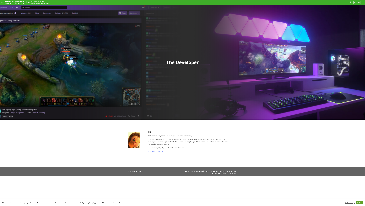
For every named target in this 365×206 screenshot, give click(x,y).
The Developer (215, 173)
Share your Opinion (212, 171)
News (224, 173)
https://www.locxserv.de (155, 151)
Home (187, 171)
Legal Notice (232, 173)
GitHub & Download (197, 171)
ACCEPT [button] (359, 203)
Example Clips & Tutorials (228, 171)
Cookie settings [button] (350, 203)
